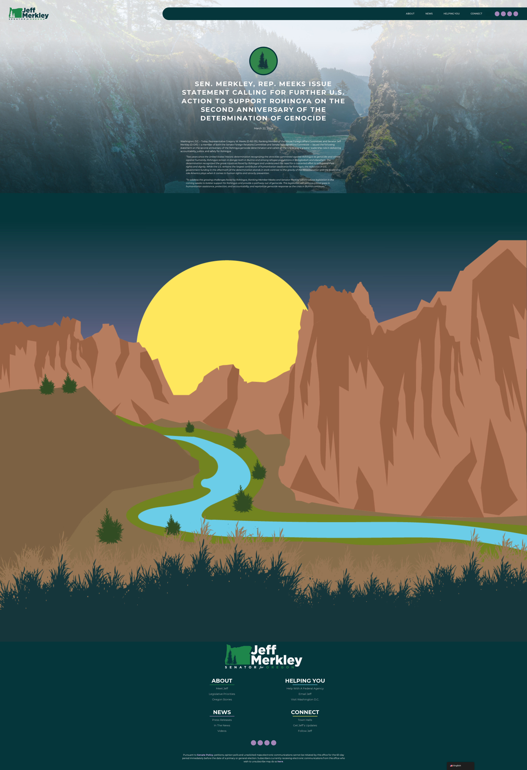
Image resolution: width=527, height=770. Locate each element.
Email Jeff (305, 694)
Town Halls (305, 719)
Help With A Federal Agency (305, 688)
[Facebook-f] (497, 13)
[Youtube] (509, 13)
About (410, 13)
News (429, 13)
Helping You (452, 13)
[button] (488, 14)
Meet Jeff (222, 688)
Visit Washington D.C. (305, 699)
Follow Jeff (305, 730)
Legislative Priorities (222, 694)
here (280, 761)
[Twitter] (515, 13)
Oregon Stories (222, 699)
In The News (222, 725)
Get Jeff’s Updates (305, 725)
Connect (476, 13)
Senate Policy (205, 755)
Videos (222, 730)
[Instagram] (503, 13)
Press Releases (222, 719)
